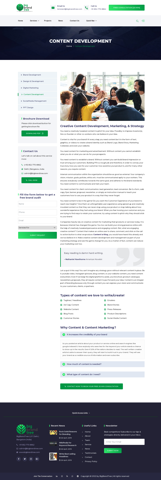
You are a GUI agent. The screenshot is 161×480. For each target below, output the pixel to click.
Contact (88, 457)
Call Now (32, 180)
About (87, 436)
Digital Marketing (30, 88)
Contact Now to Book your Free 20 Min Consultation (92, 386)
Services (33, 21)
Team (87, 440)
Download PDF (33, 133)
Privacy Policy (91, 461)
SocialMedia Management (34, 101)
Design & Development (33, 81)
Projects (47, 21)
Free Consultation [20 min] (126, 8)
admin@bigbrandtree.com (31, 449)
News (60, 21)
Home (20, 21)
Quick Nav (90, 21)
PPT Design (28, 108)
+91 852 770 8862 (26, 445)
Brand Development (32, 75)
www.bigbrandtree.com (29, 452)
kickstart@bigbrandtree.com (69, 9)
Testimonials (90, 453)
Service (88, 444)
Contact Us (74, 21)
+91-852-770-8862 (98, 9)
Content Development (34, 94)
